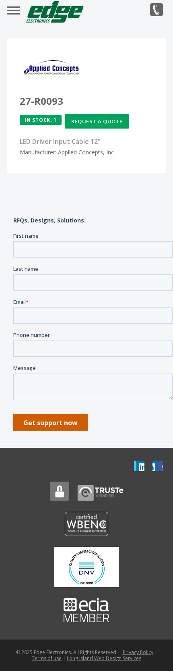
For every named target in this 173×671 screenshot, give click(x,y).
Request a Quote (97, 121)
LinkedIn (139, 466)
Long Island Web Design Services (104, 658)
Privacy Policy (138, 652)
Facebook (157, 466)
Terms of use (47, 658)
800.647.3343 (156, 9)
